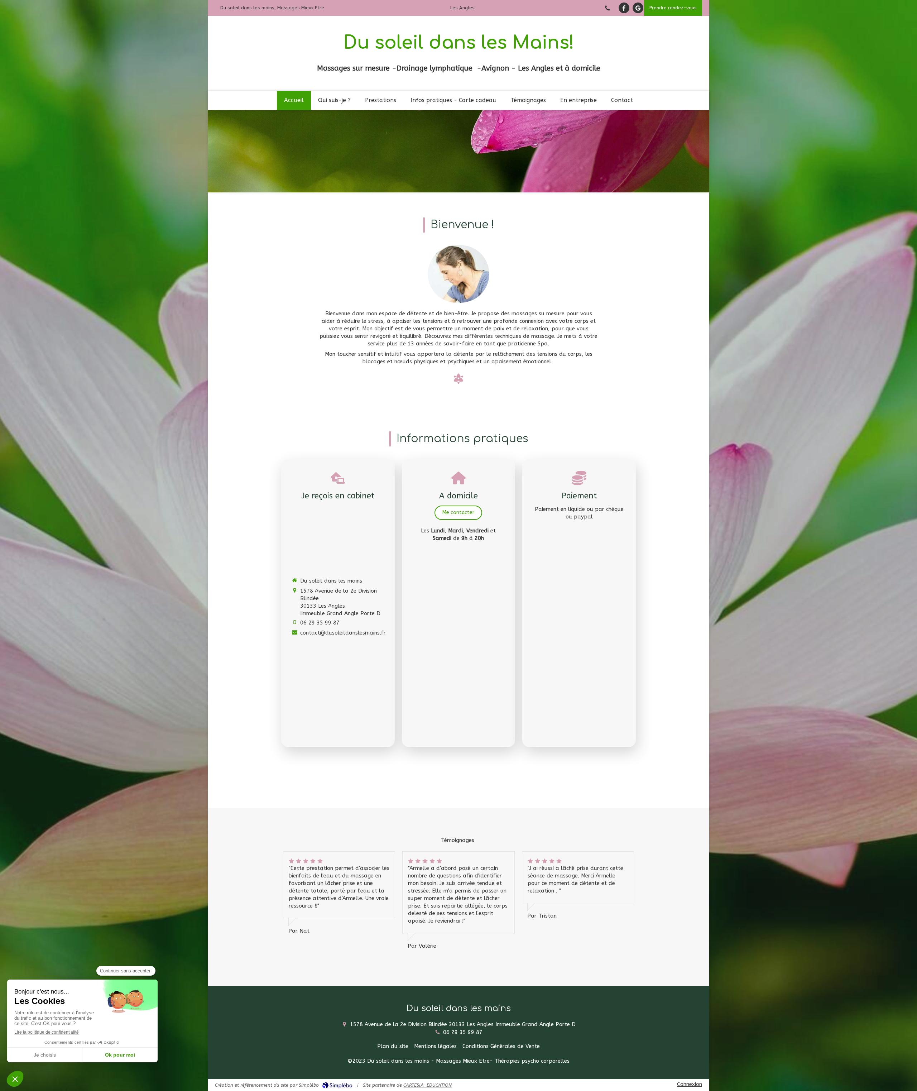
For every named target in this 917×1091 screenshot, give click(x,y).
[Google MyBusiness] (638, 8)
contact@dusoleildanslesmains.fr (343, 633)
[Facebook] (624, 8)
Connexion (689, 1084)
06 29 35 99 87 (320, 622)
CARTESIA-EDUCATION (427, 1085)
